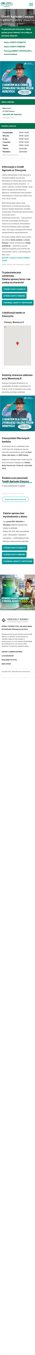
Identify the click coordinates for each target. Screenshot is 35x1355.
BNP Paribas (23, 455)
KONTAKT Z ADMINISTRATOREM (12, 652)
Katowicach (11, 465)
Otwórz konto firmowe (14, 296)
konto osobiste (16, 240)
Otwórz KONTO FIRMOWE (14, 47)
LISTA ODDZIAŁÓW (8, 656)
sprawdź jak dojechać (12, 114)
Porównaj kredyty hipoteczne (17, 303)
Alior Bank (11, 455)
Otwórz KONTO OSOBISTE (15, 42)
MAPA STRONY (6, 664)
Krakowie (20, 465)
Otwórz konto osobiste (14, 289)
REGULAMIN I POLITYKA (9, 660)
